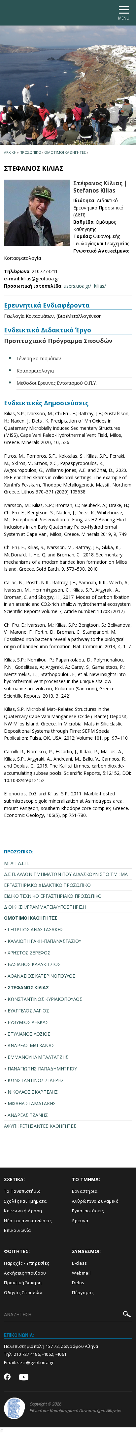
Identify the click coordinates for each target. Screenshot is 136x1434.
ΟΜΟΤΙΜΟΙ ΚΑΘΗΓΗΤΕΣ (30, 918)
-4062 (47, 1354)
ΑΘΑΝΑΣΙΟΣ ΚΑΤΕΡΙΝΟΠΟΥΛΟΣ (42, 976)
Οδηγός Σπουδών (23, 1292)
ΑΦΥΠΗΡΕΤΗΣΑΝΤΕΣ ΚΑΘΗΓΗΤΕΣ (40, 1126)
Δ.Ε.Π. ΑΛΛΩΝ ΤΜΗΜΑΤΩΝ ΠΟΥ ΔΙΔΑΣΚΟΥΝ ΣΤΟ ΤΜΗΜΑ (66, 874)
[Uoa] (14, 1408)
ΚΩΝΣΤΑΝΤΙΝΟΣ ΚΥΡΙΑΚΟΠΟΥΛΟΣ (45, 999)
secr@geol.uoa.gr (35, 1362)
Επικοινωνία (17, 1230)
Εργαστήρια (84, 1191)
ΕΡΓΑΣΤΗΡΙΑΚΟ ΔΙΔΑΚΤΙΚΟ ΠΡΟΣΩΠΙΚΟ (47, 885)
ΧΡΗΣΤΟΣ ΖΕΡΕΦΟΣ (29, 952)
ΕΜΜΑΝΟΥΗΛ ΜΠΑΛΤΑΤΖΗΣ (38, 1057)
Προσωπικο (30, 152)
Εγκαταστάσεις (88, 1211)
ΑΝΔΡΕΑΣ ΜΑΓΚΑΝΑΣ (31, 1045)
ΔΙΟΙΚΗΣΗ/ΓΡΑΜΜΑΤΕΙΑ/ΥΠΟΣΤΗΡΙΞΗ (45, 907)
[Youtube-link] (24, 1377)
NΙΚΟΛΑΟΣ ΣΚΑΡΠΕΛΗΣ (33, 1092)
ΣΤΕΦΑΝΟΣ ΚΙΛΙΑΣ (28, 987)
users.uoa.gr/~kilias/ (85, 286)
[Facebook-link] (7, 1377)
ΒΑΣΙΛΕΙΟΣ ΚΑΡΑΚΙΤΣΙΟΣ (34, 964)
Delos (78, 1283)
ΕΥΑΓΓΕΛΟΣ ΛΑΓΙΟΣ (28, 1010)
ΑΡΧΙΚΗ (10, 152)
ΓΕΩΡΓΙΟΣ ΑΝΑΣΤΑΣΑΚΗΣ (35, 929)
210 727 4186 (27, 1354)
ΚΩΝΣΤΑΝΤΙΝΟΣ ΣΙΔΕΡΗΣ (36, 1080)
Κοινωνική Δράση (23, 1211)
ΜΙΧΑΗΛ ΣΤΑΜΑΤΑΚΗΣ (32, 1103)
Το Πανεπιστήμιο (22, 1191)
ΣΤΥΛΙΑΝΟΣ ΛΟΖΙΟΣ (29, 1034)
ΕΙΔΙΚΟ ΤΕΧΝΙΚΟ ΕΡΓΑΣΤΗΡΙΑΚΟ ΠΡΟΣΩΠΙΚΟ (53, 896)
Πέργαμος (82, 1292)
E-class (79, 1263)
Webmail (81, 1273)
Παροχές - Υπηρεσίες (26, 1263)
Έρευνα (80, 1221)
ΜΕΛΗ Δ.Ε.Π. (16, 863)
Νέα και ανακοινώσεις (27, 1221)
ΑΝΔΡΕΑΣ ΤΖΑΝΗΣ (28, 1115)
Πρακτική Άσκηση (23, 1283)
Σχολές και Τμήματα (25, 1201)
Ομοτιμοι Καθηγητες (64, 152)
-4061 (61, 1354)
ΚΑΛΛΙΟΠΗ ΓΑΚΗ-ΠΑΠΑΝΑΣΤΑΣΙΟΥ (44, 941)
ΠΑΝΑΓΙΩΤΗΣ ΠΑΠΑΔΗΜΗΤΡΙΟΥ (42, 1068)
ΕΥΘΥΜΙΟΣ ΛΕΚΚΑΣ (28, 1022)
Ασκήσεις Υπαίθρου (25, 1273)
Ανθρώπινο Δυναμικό (95, 1201)
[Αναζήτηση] (127, 1315)
